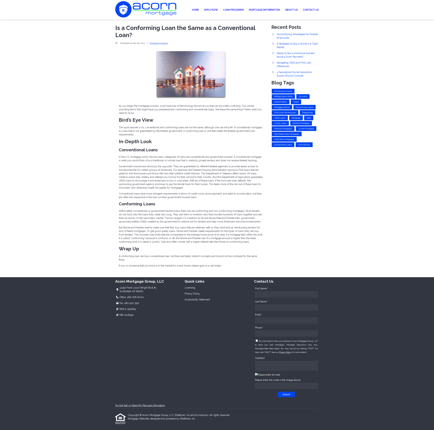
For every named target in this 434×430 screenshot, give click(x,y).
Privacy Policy (192, 293)
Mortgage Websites (139, 418)
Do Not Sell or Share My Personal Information (140, 405)
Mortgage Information (264, 9)
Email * (258, 314)
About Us (291, 9)
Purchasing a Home (159, 43)
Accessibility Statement (197, 299)
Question (260, 358)
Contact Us (311, 9)
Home (195, 9)
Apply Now (211, 9)
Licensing (190, 287)
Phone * (259, 327)
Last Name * (261, 301)
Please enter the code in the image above (277, 380)
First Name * (261, 288)
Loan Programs (233, 9)
